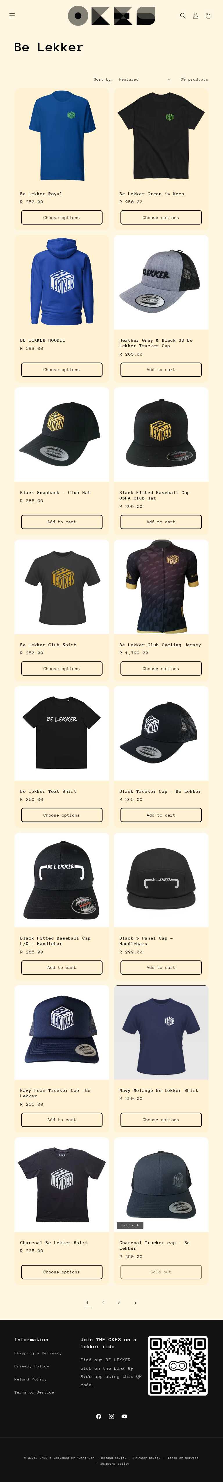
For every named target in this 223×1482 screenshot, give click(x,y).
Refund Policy (31, 1379)
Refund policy (114, 1458)
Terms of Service (35, 1392)
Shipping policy (115, 1463)
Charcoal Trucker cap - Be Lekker (155, 1245)
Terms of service (183, 1458)
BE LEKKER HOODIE (43, 340)
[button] (12, 15)
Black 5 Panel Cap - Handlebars (146, 940)
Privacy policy (147, 1458)
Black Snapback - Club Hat (55, 492)
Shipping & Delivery (38, 1353)
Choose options (62, 217)
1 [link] (88, 1302)
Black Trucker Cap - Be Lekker (161, 791)
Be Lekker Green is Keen (152, 193)
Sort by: (104, 79)
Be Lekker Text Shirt (48, 791)
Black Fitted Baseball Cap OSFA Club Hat (155, 495)
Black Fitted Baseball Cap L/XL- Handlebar (55, 940)
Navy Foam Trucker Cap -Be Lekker (55, 1093)
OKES (44, 1458)
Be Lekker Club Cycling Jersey (161, 644)
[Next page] (135, 1303)
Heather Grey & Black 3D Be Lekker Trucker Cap (156, 343)
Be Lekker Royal (41, 193)
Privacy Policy (32, 1366)
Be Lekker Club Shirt (48, 644)
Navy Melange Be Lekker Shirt (159, 1090)
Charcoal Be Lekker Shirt (54, 1242)
